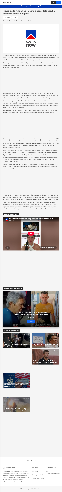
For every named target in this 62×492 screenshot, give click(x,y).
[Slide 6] (32, 325)
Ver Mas (31, 321)
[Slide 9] (41, 325)
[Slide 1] (18, 325)
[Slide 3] (24, 325)
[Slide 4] (26, 325)
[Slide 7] (35, 325)
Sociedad (7, 17)
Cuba (15, 17)
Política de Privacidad (38, 478)
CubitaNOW (7, 2)
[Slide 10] (44, 325)
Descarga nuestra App (38, 475)
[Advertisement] (31, 80)
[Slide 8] (38, 325)
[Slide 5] (29, 325)
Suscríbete (35, 471)
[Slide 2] (21, 325)
